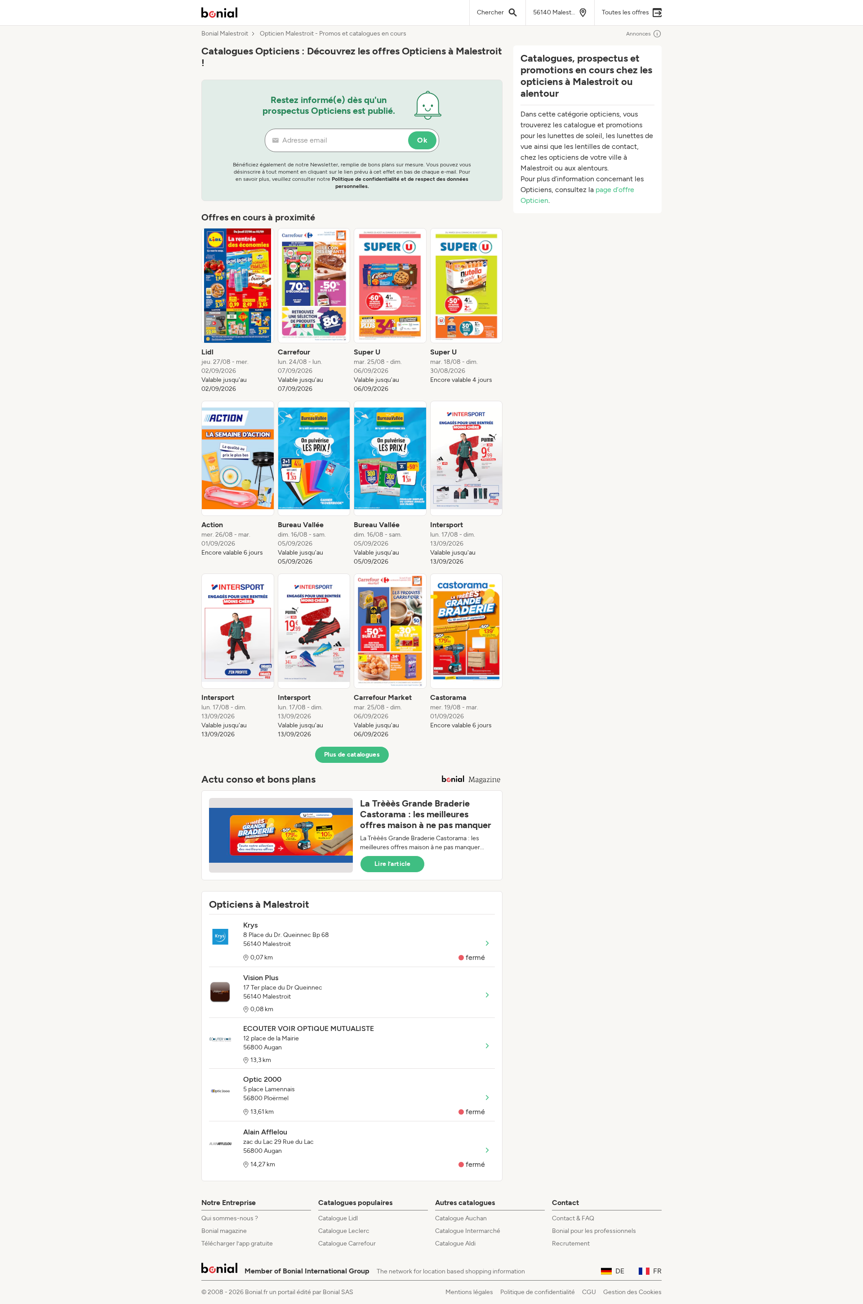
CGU (589, 1292)
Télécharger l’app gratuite (237, 1243)
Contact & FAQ (573, 1218)
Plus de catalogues (352, 754)
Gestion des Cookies (632, 1292)
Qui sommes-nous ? (229, 1218)
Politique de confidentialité (537, 1292)
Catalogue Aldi (455, 1243)
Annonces (638, 34)
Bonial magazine (224, 1231)
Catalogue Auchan (461, 1218)
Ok (422, 140)
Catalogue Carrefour (347, 1243)
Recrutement (571, 1243)
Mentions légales (469, 1292)
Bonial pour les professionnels (594, 1231)
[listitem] (237, 311)
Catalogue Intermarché (467, 1231)
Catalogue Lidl (338, 1218)
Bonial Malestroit (224, 34)
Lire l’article (392, 864)
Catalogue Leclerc (343, 1231)
